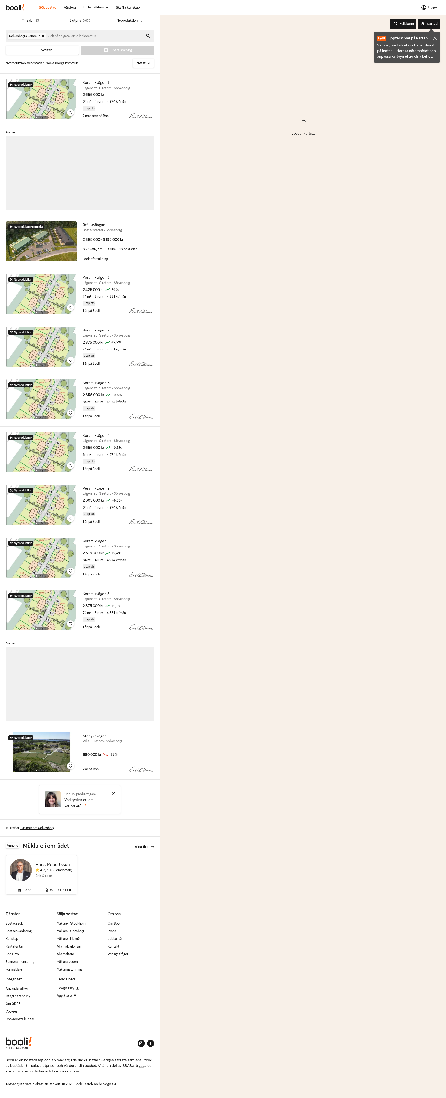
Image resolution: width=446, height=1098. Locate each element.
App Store (64, 995)
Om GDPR (13, 1004)
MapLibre (188, 1093)
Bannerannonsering (20, 962)
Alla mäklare (65, 954)
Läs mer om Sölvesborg (37, 828)
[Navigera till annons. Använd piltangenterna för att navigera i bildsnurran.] (41, 99)
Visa (142, 846)
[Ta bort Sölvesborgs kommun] (43, 36)
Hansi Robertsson (53, 864)
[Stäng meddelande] (435, 38)
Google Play (65, 988)
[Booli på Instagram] (141, 1043)
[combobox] (72, 36)
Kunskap (12, 939)
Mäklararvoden (67, 962)
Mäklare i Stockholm (71, 923)
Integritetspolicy (18, 996)
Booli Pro (12, 954)
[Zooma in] (435, 1078)
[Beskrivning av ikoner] (435, 1067)
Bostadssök (14, 923)
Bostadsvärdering (19, 931)
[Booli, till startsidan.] (15, 7)
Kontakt (113, 946)
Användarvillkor (17, 988)
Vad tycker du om (79, 802)
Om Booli (114, 923)
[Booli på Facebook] (150, 1043)
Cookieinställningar (20, 1019)
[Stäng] (113, 793)
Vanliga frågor (118, 954)
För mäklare (14, 969)
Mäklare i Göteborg (70, 931)
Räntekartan (15, 946)
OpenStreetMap (172, 1093)
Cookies (12, 1011)
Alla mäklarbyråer (69, 946)
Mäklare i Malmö (68, 939)
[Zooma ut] (435, 1089)
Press (112, 931)
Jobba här (115, 939)
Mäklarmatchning (69, 969)
